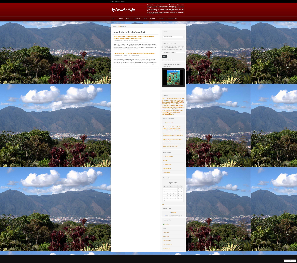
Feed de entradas (167, 240)
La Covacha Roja (123, 9)
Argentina (172, 98)
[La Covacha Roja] (148, 10)
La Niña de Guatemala (168, 156)
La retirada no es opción (168, 122)
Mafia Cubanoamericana (167, 107)
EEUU (177, 103)
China (177, 100)
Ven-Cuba (165, 160)
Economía (161, 18)
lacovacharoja (118, 40)
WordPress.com (166, 248)
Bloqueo (177, 98)
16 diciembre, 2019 (126, 55)
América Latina (166, 98)
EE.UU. (174, 103)
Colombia (181, 100)
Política (120, 18)
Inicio (113, 18)
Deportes (152, 18)
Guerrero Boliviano (167, 168)
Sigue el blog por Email (169, 43)
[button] (169, 81)
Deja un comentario (134, 40)
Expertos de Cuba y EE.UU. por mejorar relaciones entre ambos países (134, 53)
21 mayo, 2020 (125, 40)
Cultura (145, 18)
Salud (167, 112)
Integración (136, 18)
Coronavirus (166, 102)
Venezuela (166, 114)
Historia (128, 18)
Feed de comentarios (167, 244)
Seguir (164, 56)
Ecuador (171, 103)
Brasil (175, 100)
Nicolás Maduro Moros (173, 108)
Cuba (181, 101)
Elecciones (165, 105)
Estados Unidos (175, 105)
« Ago (163, 204)
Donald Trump (166, 104)
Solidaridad (178, 112)
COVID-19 (174, 102)
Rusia (163, 112)
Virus (172, 114)
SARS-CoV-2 (172, 112)
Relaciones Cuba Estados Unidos (174, 110)
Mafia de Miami (176, 107)
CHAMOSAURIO (166, 172)
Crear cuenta (166, 232)
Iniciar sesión (166, 236)
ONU (179, 108)
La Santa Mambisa (167, 164)
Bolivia (171, 100)
